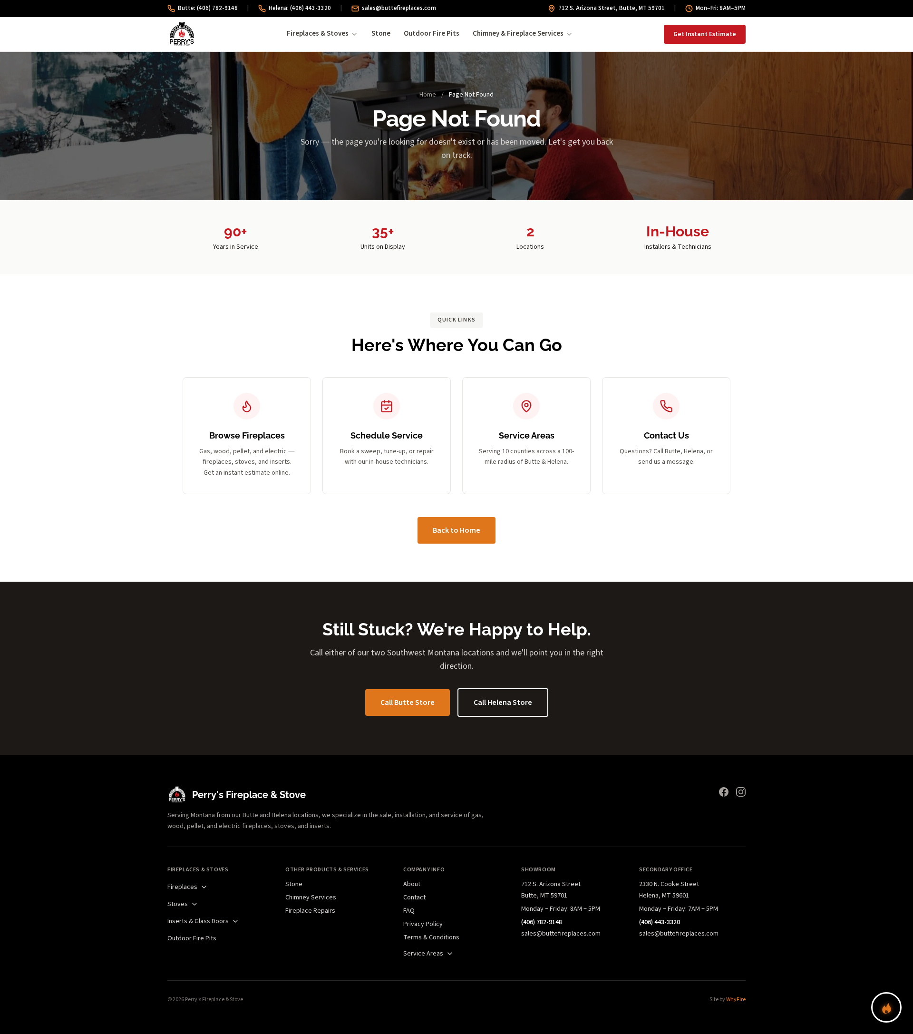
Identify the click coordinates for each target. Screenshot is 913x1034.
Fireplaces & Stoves (318, 34)
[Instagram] (741, 792)
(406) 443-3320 (659, 922)
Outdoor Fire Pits (431, 34)
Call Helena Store (503, 702)
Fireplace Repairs (310, 911)
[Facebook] (723, 792)
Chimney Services (310, 897)
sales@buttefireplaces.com (399, 8)
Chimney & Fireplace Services (518, 34)
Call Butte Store (407, 702)
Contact (414, 897)
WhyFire (736, 999)
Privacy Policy (423, 924)
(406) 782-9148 (541, 922)
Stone (380, 34)
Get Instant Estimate (704, 34)
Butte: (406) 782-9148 (208, 8)
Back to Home (456, 530)
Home (427, 94)
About (411, 884)
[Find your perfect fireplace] (886, 1007)
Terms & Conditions (431, 937)
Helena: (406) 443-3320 (300, 8)
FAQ (409, 911)
